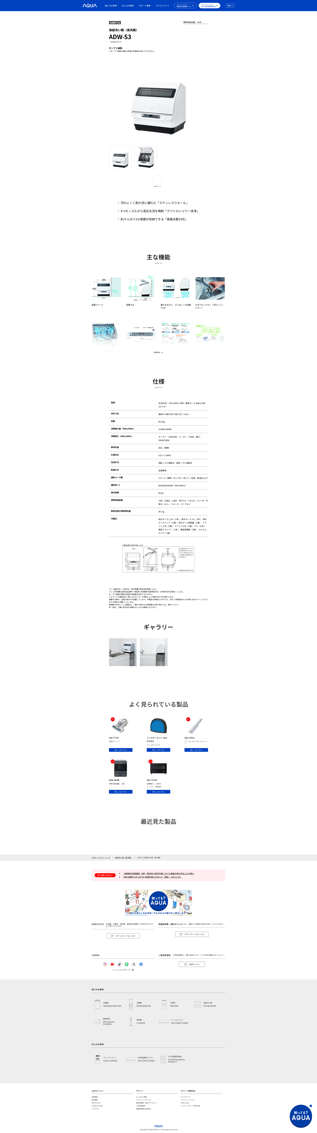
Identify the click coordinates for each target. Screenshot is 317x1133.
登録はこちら (194, 964)
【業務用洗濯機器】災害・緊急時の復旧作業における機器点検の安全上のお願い (158, 873)
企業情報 (95, 1097)
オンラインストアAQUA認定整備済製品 (208, 5)
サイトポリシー (186, 1097)
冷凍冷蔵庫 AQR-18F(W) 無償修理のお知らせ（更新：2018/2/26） (152, 876)
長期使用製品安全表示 (143, 1109)
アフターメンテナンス (143, 1100)
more (157, 352)
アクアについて (162, 5)
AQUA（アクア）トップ (101, 857)
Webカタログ (96, 1103)
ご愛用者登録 (140, 1106)
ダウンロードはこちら (125, 935)
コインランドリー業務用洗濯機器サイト (184, 5)
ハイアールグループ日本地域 (190, 1106)
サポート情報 (144, 5)
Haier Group (185, 1103)
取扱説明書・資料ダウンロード (146, 1103)
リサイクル (95, 1109)
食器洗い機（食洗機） (123, 857)
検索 (229, 5)
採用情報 (95, 1100)
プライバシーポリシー (188, 1100)
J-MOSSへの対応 (97, 1106)
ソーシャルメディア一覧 (123, 969)
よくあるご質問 (141, 1097)
